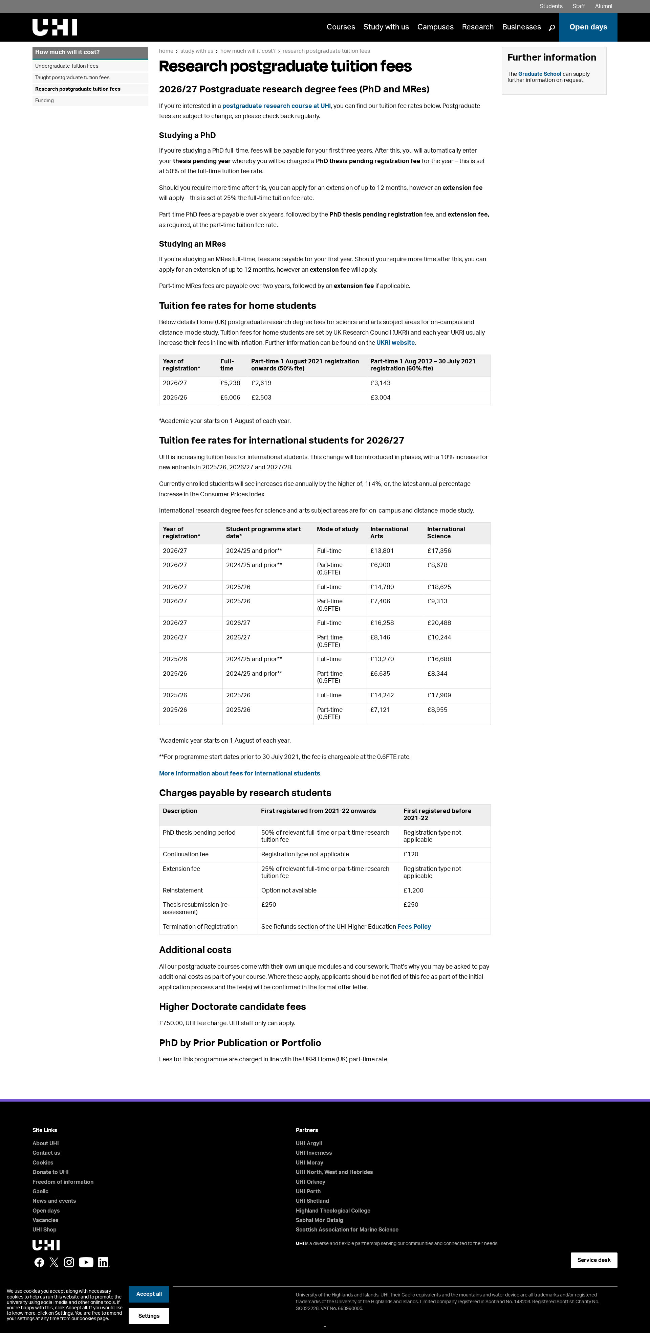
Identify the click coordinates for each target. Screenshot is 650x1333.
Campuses (435, 27)
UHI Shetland (312, 1201)
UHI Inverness (314, 1153)
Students (551, 6)
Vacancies (45, 1220)
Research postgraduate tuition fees (326, 51)
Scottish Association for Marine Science (347, 1230)
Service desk (594, 1260)
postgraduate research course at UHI (276, 106)
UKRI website (395, 343)
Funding (44, 100)
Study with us (386, 27)
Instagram (69, 1262)
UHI (300, 1243)
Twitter (54, 1262)
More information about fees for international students (239, 774)
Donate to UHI (50, 1172)
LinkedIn (104, 1262)
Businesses (521, 27)
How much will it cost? (248, 51)
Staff (579, 6)
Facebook (39, 1262)
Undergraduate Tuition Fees (67, 66)
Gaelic (40, 1191)
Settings (149, 1316)
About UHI (45, 1143)
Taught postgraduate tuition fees (72, 77)
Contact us (46, 1153)
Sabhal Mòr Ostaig (319, 1220)
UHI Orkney (310, 1182)
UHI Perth (308, 1191)
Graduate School (539, 74)
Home (166, 51)
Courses (341, 27)
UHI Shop (44, 1230)
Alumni (603, 6)
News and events (54, 1201)
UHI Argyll (309, 1143)
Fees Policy (414, 927)
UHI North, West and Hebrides (334, 1172)
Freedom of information (62, 1182)
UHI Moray (309, 1163)
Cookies (42, 1163)
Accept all (149, 1294)
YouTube (86, 1262)
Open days (588, 27)
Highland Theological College (333, 1211)
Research (478, 27)
